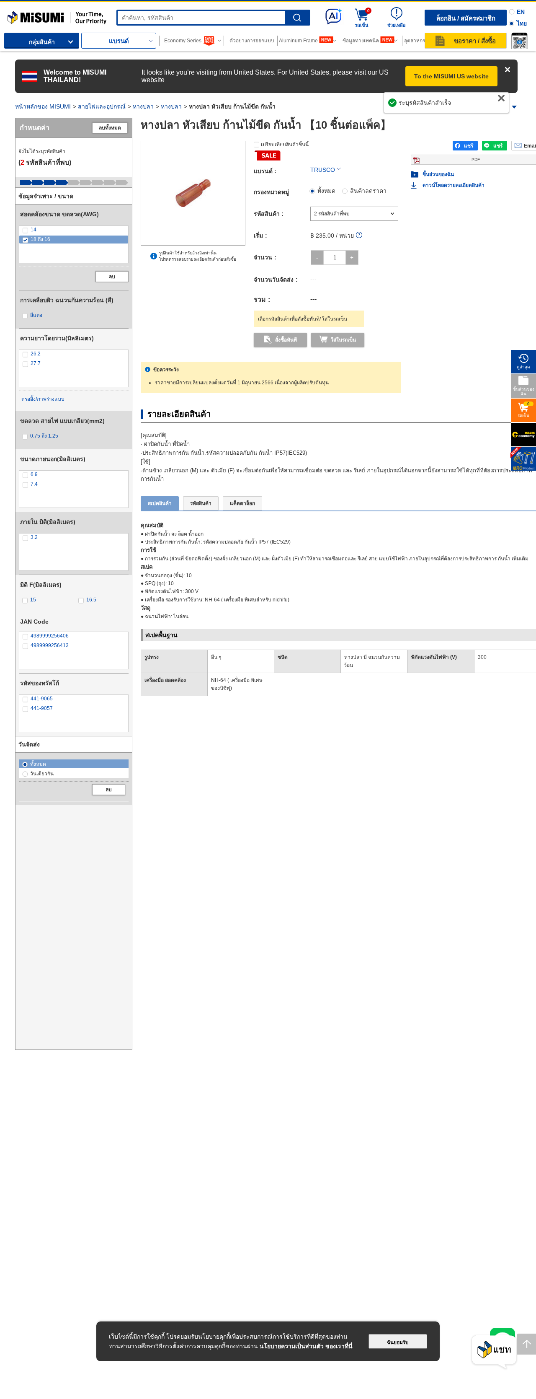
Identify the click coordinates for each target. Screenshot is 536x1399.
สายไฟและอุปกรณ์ (102, 106)
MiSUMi (15, 15)
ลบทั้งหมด (110, 128)
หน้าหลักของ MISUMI (43, 106)
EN (521, 11)
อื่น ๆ (216, 657)
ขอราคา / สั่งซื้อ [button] (475, 40)
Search (297, 17)
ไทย (522, 23)
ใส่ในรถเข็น (343, 340)
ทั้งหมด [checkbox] (326, 190)
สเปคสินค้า (160, 503)
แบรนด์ (119, 40)
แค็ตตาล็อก (242, 503)
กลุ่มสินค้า (42, 42)
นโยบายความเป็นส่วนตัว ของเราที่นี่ (306, 1346)
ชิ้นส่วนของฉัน (438, 174)
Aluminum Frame (298, 41)
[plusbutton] (351, 257)
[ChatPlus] (494, 1352)
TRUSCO (322, 169)
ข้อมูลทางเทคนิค (361, 41)
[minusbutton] (317, 257)
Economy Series (182, 41)
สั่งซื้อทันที (286, 340)
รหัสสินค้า (200, 503)
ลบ (112, 277)
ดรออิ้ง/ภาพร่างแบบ (42, 399)
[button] (519, 40)
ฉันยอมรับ (398, 1342)
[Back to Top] (526, 1344)
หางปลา (143, 106)
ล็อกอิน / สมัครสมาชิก (465, 18)
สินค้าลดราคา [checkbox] (368, 190)
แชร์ (468, 146)
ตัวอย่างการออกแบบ (251, 41)
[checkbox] (73, 230)
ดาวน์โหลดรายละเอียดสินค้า (453, 185)
